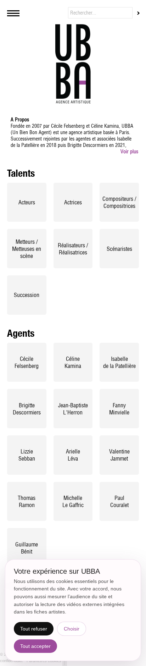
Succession (26, 294)
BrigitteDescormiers (27, 409)
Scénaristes (119, 248)
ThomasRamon (26, 501)
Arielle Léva (73, 455)
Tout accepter (35, 646)
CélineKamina (72, 362)
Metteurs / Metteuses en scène (26, 248)
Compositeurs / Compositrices (119, 202)
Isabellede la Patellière (119, 362)
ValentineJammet (119, 455)
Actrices (73, 202)
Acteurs (26, 202)
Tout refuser (33, 629)
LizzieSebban (26, 455)
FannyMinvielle (119, 409)
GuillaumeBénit (26, 548)
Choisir (71, 629)
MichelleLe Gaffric (73, 501)
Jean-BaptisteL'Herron (73, 409)
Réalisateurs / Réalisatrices (73, 249)
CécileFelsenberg (27, 362)
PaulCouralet (119, 501)
